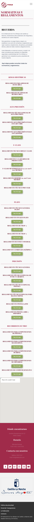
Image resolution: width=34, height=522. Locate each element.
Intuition (3, 518)
